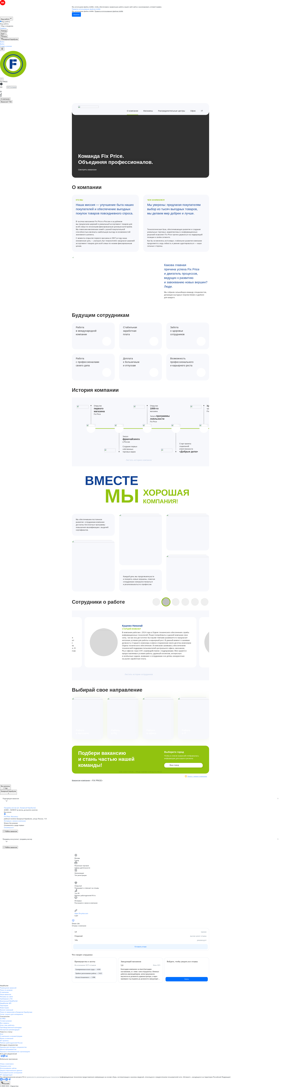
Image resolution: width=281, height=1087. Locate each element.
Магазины (148, 111)
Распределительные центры (171, 111)
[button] (2, 42)
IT (202, 111)
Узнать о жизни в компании (197, 776)
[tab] (5, 98)
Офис (193, 111)
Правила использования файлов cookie (109, 11)
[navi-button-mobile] (2, 49)
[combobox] (5, 1083)
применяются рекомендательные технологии (42, 1077)
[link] (4, 36)
